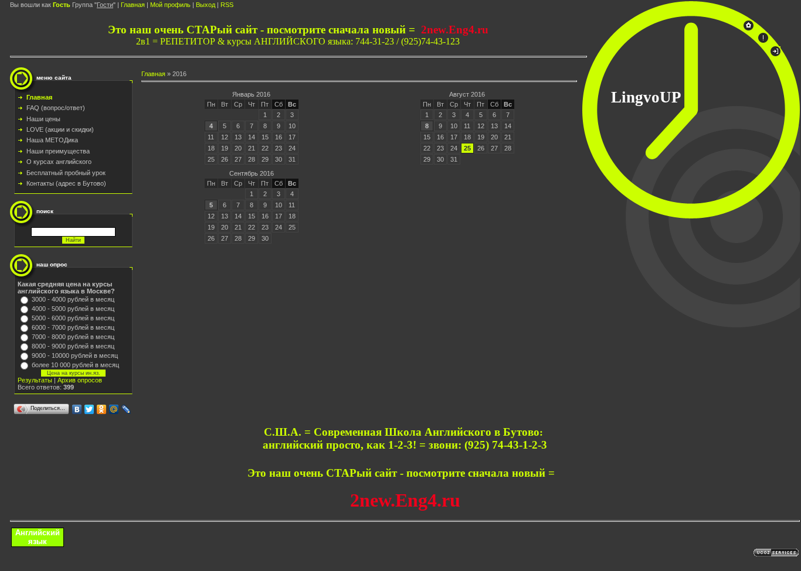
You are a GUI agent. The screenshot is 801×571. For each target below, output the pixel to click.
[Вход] (775, 53)
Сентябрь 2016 (251, 173)
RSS (226, 4)
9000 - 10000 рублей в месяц (75, 355)
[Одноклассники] (102, 409)
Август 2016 (467, 94)
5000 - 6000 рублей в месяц (73, 318)
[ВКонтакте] (77, 409)
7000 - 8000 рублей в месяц (73, 336)
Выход (205, 4)
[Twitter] (89, 409)
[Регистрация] (763, 40)
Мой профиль (170, 4)
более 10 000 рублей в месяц (75, 364)
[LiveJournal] (126, 409)
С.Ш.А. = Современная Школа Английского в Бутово (401, 432)
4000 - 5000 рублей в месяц (73, 308)
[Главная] (749, 28)
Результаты (35, 380)
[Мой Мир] (114, 409)
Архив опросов (79, 380)
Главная (133, 4)
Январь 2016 (251, 94)
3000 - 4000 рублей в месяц (73, 299)
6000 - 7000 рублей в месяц (73, 327)
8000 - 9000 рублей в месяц (73, 346)
